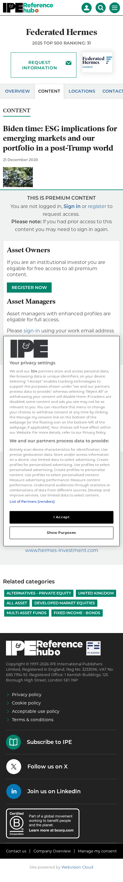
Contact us (16, 851)
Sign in (72, 206)
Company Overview (52, 851)
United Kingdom (96, 593)
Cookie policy (26, 703)
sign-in (32, 331)
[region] (61, 440)
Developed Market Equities (64, 603)
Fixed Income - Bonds (77, 613)
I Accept (61, 517)
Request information (39, 65)
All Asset (17, 603)
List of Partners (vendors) (32, 501)
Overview (17, 91)
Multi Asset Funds (27, 613)
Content (49, 91)
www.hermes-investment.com (61, 550)
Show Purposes (61, 533)
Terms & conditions (32, 719)
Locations (82, 91)
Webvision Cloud (77, 867)
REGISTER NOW (29, 287)
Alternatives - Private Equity (39, 593)
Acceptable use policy (35, 711)
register (97, 206)
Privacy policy (26, 694)
